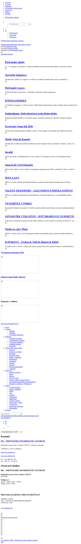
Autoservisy (13, 404)
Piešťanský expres (15, 88)
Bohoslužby (13, 408)
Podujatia (8, 337)
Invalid (9, 152)
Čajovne (12, 350)
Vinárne (12, 363)
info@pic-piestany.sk (8, 452)
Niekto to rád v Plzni (16, 229)
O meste (8, 329)
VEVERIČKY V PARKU (18, 203)
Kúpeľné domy (14, 355)
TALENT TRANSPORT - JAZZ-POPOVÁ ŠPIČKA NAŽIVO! (39, 190)
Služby (7, 386)
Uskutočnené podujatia (17, 340)
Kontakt (7, 410)
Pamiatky (12, 333)
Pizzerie (12, 365)
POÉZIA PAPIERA (15, 100)
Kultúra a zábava (15, 372)
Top (2, 542)
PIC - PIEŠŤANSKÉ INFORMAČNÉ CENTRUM (23, 441)
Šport (11, 374)
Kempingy (12, 361)
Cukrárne (12, 369)
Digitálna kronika (15, 344)
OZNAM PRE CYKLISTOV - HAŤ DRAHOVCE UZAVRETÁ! (39, 216)
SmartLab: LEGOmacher (19, 165)
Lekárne (12, 395)
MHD (11, 391)
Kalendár (12, 346)
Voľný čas (8, 370)
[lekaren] (20, 297)
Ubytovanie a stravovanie (13, 348)
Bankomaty (13, 399)
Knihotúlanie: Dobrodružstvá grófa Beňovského (31, 113)
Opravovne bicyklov (16, 406)
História (12, 331)
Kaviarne (12, 354)
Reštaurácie (13, 359)
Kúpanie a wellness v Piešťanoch (20, 384)
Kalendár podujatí (7, 54)
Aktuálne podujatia (15, 338)
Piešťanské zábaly (15, 62)
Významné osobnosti (16, 335)
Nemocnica (13, 397)
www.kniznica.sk (6, 508)
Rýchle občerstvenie (16, 367)
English (13, 35)
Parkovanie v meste (15, 403)
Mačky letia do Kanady (17, 139)
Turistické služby (15, 387)
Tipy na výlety (14, 378)
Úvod (7, 327)
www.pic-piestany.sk (8, 456)
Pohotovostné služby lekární (13, 277)
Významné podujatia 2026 (12, 252)
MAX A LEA (12, 177)
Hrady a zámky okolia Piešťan (19, 380)
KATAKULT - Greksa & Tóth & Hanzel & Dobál (31, 242)
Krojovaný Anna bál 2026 (19, 126)
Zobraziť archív (12, 46)
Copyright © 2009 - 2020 (9, 540)
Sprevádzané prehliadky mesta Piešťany (22, 382)
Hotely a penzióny (15, 357)
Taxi (10, 393)
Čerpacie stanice (14, 401)
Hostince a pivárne (15, 352)
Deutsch (13, 37)
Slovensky (14, 33)
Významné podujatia (16, 342)
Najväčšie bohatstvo (16, 75)
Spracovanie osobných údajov (28, 540)
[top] (20, 273)
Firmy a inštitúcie (15, 389)
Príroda (11, 376)
